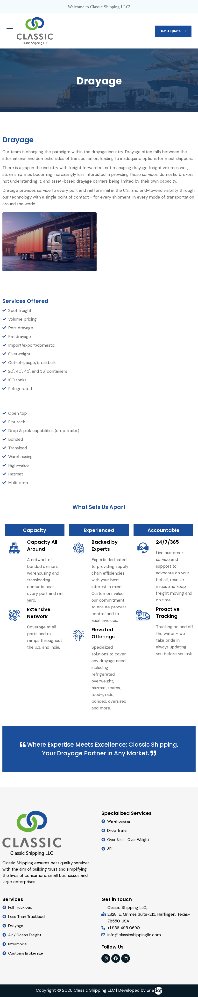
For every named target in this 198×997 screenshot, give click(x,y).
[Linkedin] (125, 958)
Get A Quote (171, 31)
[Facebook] (115, 958)
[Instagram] (105, 958)
